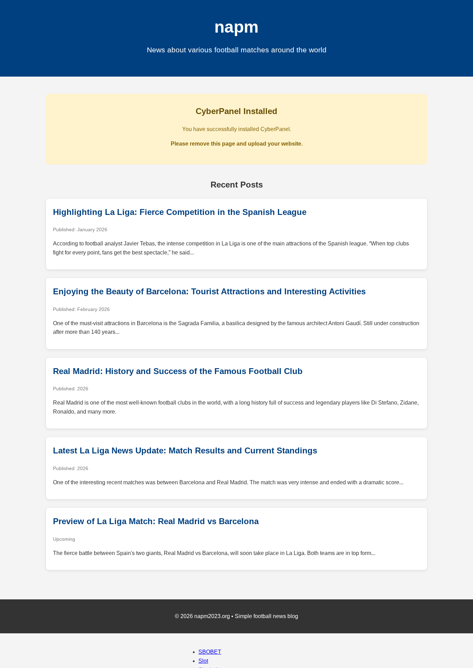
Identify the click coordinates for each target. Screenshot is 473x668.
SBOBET (209, 652)
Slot (203, 661)
